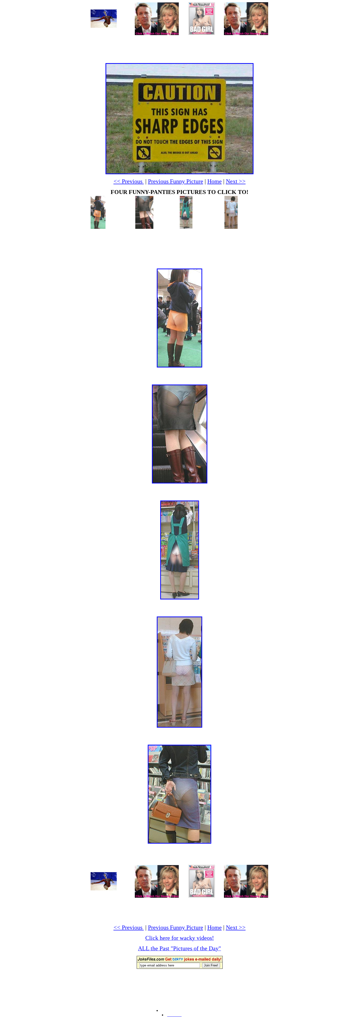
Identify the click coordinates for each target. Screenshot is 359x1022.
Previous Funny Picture (175, 181)
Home (214, 181)
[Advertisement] (179, 47)
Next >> (236, 181)
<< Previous (129, 181)
